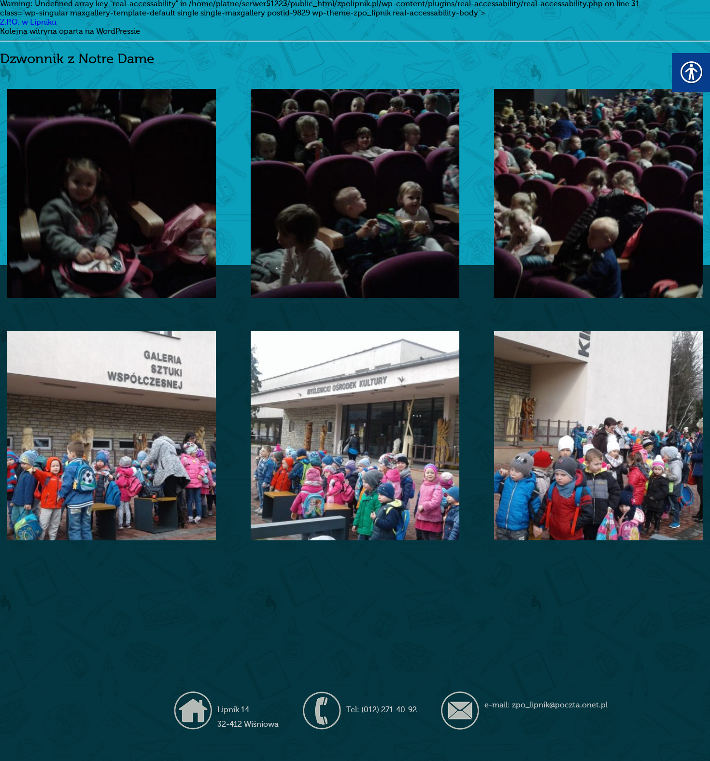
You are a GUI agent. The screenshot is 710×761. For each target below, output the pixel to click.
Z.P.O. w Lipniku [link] (28, 23)
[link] (111, 193)
